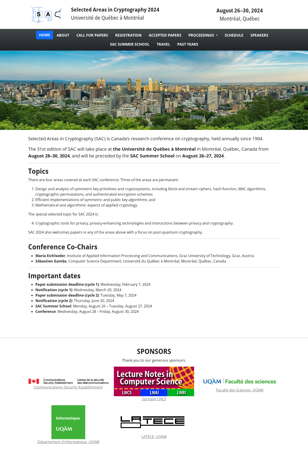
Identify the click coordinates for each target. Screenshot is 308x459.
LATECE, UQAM (154, 436)
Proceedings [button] (201, 35)
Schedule (234, 35)
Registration (128, 35)
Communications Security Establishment (68, 387)
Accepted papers (165, 35)
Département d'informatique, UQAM (68, 441)
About (63, 35)
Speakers (259, 35)
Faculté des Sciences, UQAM (239, 390)
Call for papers (92, 35)
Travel (163, 44)
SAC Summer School (129, 44)
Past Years (187, 44)
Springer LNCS (154, 398)
